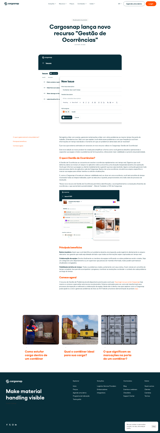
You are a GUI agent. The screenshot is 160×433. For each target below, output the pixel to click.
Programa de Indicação (81, 396)
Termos (147, 396)
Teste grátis (77, 399)
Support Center (129, 396)
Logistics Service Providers (106, 386)
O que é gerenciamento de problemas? (26, 137)
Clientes (147, 389)
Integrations (101, 393)
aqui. (136, 288)
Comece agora (18, 146)
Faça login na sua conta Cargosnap (127, 282)
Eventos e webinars (130, 389)
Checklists (127, 393)
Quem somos (149, 386)
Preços (75, 389)
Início (74, 386)
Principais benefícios (20, 141)
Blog (125, 386)
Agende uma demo (79, 393)
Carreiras (148, 393)
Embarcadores (102, 389)
